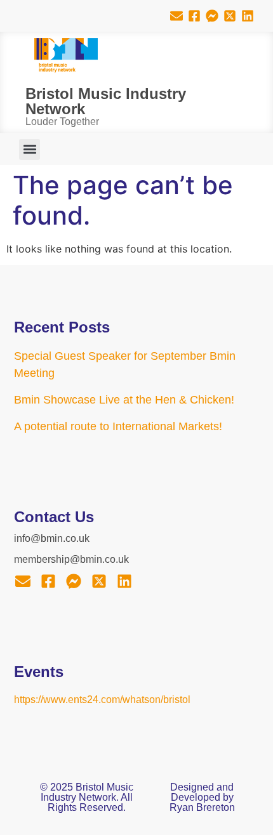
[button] (29, 149)
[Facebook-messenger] (212, 16)
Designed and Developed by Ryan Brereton (202, 797)
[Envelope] (176, 16)
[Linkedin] (247, 16)
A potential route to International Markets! (118, 426)
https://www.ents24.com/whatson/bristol (102, 699)
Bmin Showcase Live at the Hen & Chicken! (124, 399)
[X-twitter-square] (229, 16)
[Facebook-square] (194, 16)
